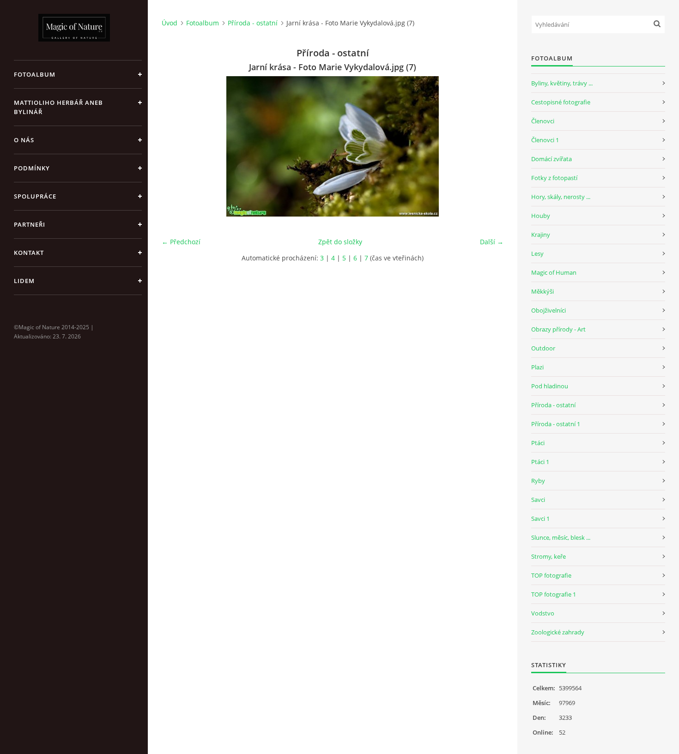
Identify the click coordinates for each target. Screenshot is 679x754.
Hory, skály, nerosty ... (560, 197)
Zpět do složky (340, 241)
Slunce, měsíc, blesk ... (560, 537)
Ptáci (538, 443)
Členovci (542, 121)
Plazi (537, 367)
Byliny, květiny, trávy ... (562, 83)
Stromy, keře (548, 556)
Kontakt (29, 252)
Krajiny (540, 234)
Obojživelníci (548, 310)
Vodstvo (542, 613)
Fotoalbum (34, 74)
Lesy (537, 253)
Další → (491, 241)
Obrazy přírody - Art (558, 329)
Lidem (24, 281)
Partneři (29, 224)
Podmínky (32, 168)
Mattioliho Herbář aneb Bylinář (58, 107)
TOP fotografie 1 (553, 594)
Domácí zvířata (551, 159)
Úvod (169, 22)
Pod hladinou (549, 386)
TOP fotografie (551, 575)
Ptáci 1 (540, 462)
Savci (538, 499)
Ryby (538, 481)
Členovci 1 (545, 140)
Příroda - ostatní (253, 22)
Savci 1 (540, 518)
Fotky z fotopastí (554, 178)
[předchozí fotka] (176, 146)
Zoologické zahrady (557, 632)
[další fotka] (488, 146)
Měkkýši (542, 291)
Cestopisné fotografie (560, 102)
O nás (24, 140)
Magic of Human (553, 272)
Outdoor (543, 348)
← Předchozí (181, 241)
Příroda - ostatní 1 (555, 424)
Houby (540, 215)
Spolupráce (35, 196)
